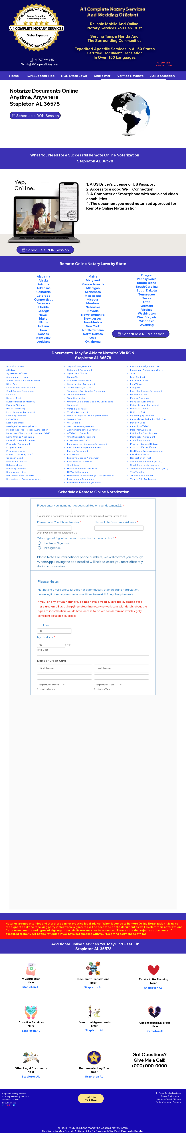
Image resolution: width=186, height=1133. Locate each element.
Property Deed (14, 447)
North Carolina (93, 330)
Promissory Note (15, 451)
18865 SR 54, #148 (10, 1099)
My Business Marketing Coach (90, 1128)
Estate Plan (73, 454)
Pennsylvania (146, 279)
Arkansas (43, 288)
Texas (146, 298)
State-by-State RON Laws (169, 1099)
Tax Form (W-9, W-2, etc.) (80, 387)
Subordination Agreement (81, 384)
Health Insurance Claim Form (82, 468)
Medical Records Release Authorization (27, 429)
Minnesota (93, 292)
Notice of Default (139, 408)
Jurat (133, 373)
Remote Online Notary (171, 1096)
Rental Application (139, 454)
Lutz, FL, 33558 (9, 1102)
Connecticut (43, 299)
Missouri (93, 299)
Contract (10, 394)
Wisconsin (146, 321)
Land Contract (137, 377)
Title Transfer (137, 472)
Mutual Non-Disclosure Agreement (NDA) (28, 433)
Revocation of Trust (140, 457)
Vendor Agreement (77, 412)
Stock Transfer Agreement (144, 465)
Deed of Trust (13, 398)
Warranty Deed (75, 419)
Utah (146, 302)
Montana (93, 303)
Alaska (43, 280)
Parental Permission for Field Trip (148, 419)
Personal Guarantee (140, 429)
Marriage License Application (21, 426)
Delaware (43, 303)
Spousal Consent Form (79, 380)
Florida (43, 307)
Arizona (43, 284)
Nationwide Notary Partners (168, 1102)
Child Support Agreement (81, 436)
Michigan (93, 288)
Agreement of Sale (16, 373)
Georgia (43, 311)
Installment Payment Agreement (84, 482)
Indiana (43, 326)
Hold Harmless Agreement (20, 412)
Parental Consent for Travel (20, 440)
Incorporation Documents (80, 479)
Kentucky (43, 338)
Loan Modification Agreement (146, 391)
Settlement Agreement (79, 370)
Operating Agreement (142, 415)
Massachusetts (93, 284)
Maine (93, 276)
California (43, 292)
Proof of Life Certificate (143, 447)
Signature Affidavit (77, 373)
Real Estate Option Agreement (146, 451)
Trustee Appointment (141, 475)
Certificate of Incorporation (20, 387)
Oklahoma (93, 341)
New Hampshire (93, 315)
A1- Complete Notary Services (15, 1096)
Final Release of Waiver (79, 461)
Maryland (93, 280)
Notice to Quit (137, 412)
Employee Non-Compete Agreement (87, 444)
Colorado (43, 295)
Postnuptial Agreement (142, 436)
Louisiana (43, 341)
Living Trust (12, 419)
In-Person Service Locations (168, 1093)
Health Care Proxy (15, 408)
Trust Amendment (76, 394)
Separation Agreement (79, 366)
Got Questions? (149, 1054)
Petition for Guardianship (143, 433)
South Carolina (147, 286)
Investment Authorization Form (146, 370)
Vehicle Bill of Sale (77, 408)
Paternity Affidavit (139, 426)
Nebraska (93, 307)
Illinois (43, 322)
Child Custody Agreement (20, 391)
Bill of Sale (11, 384)
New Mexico (93, 322)
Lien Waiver (136, 384)
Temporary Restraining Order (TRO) (149, 468)
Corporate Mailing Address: (14, 1093)
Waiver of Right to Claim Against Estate (87, 415)
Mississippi (93, 295)
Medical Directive (139, 398)
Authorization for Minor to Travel (23, 380)
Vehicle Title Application (143, 479)
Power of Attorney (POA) (19, 454)
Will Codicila (73, 422)
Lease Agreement (16, 415)
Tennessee (146, 294)
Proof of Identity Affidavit (143, 444)
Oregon (147, 275)
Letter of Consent (139, 380)
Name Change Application (20, 436)
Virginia (146, 309)
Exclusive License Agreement (83, 457)
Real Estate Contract (17, 461)
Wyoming (147, 325)
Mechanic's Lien (138, 394)
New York (93, 326)
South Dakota (147, 290)
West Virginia (147, 317)
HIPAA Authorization (77, 472)
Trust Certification (76, 398)
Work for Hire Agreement (81, 426)
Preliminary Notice (140, 440)
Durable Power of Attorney (20, 401)
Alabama (43, 276)
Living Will (135, 387)
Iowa (43, 330)
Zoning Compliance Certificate (83, 429)
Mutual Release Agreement (144, 405)
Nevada (93, 311)
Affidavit (10, 370)
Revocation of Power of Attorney (24, 479)
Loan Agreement (15, 422)
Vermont (146, 306)
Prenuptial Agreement (18, 444)
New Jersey (93, 318)
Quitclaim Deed (14, 457)
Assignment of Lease (17, 377)
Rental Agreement (16, 468)
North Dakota (93, 334)
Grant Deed (73, 465)
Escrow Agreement (77, 451)
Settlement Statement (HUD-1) (146, 461)
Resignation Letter (16, 472)
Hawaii (43, 315)
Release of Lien (14, 465)
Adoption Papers (15, 366)
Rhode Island (146, 283)
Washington (147, 313)
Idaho (43, 318)
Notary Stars (120, 1128)
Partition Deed (137, 422)
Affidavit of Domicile (78, 433)
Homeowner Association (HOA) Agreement (90, 475)
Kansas (43, 334)
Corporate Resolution (78, 440)
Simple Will (73, 377)
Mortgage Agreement (141, 401)
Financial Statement (16, 405)
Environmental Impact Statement (84, 447)
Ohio (92, 338)
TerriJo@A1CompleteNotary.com (39, 64)
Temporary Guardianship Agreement (86, 391)
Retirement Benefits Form (20, 475)
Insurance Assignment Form (145, 366)
